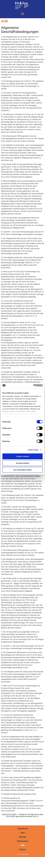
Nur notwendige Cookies (23, 470)
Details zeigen (33, 450)
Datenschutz (22, 841)
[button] (22, 13)
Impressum (22, 828)
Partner (22, 849)
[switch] (40, 428)
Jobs (22, 832)
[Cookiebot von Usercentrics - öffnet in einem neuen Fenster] (33, 385)
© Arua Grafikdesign (22, 854)
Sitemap (22, 837)
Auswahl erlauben (22, 463)
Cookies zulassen (22, 456)
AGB (22, 845)
